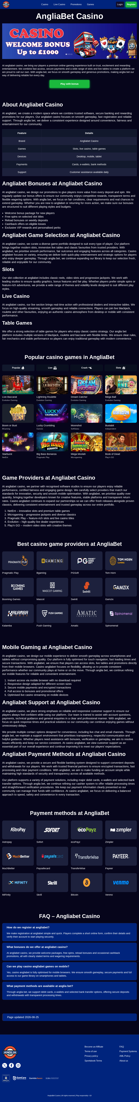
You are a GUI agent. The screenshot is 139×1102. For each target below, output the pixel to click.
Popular (16, 368)
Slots (118, 368)
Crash (84, 368)
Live (50, 368)
